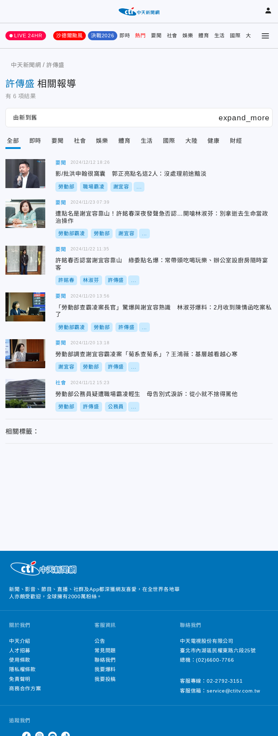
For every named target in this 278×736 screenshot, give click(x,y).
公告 (99, 641)
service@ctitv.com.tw (233, 691)
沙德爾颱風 (69, 35)
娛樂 (187, 35)
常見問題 (105, 650)
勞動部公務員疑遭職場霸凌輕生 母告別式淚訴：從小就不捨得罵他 (25, 393)
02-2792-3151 (225, 681)
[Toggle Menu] (265, 36)
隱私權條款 (22, 669)
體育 (203, 35)
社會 (172, 35)
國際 (235, 35)
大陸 (191, 141)
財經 (236, 141)
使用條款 (19, 660)
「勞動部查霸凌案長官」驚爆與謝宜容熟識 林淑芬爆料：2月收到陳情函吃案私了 (25, 306)
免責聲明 (19, 679)
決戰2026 (102, 35)
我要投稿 (105, 679)
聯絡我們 (105, 660)
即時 (124, 35)
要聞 (156, 35)
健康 (213, 141)
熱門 (140, 35)
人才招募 (19, 650)
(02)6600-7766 (215, 660)
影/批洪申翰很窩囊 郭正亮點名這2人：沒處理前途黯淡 (25, 173)
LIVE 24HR (28, 35)
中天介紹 (19, 641)
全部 (13, 141)
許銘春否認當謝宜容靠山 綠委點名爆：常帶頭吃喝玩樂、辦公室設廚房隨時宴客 (25, 260)
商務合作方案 (25, 688)
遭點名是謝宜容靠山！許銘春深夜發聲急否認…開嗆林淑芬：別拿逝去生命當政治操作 (25, 213)
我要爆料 (105, 669)
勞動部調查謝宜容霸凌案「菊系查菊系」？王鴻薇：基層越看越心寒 (25, 353)
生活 (219, 35)
